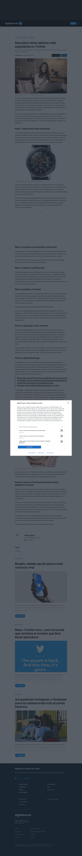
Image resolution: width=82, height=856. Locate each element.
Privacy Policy (50, 452)
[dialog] (41, 428)
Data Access (41, 452)
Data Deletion (32, 452)
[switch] (61, 430)
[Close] (68, 403)
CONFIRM (29, 447)
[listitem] (41, 427)
